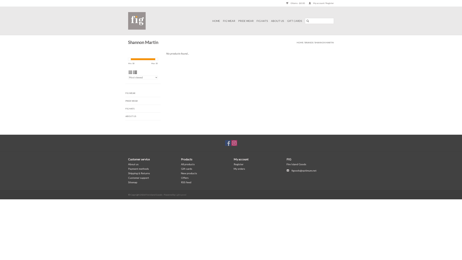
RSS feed (186, 182)
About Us (277, 20)
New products (189, 173)
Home (216, 20)
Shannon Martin (324, 42)
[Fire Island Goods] (141, 21)
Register (238, 164)
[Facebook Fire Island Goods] (228, 143)
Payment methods (138, 168)
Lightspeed (181, 194)
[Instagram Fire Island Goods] (234, 143)
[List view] (135, 72)
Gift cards (294, 20)
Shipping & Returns (139, 173)
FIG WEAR (229, 20)
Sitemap (132, 182)
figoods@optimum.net (304, 170)
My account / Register (323, 3)
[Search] (307, 21)
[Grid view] (130, 72)
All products (188, 164)
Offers (185, 177)
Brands (309, 42)
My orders (239, 168)
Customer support (138, 177)
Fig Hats (262, 20)
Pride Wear (246, 20)
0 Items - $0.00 (297, 3)
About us (133, 164)
